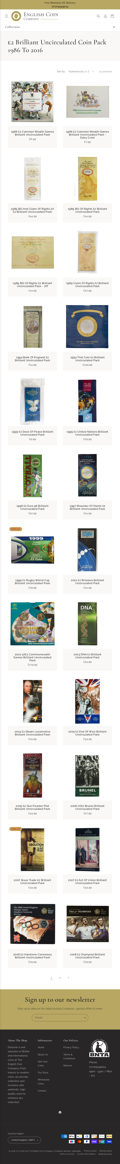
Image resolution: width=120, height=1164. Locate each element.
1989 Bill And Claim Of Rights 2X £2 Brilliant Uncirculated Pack (32, 210)
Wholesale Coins (44, 1081)
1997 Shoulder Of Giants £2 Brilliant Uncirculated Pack (87, 507)
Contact (42, 1090)
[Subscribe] (84, 1017)
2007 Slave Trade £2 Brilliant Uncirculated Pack (32, 882)
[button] (6, 16)
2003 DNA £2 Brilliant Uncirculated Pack (87, 656)
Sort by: (61, 71)
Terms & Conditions (69, 1056)
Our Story (43, 1072)
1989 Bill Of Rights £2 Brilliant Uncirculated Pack (87, 210)
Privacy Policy (71, 1047)
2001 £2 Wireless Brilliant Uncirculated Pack (87, 582)
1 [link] (51, 977)
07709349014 (60, 6)
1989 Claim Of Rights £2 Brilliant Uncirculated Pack (87, 285)
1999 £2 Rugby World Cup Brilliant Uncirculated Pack (32, 582)
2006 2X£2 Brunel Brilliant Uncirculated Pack (87, 807)
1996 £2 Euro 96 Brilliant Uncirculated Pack (33, 507)
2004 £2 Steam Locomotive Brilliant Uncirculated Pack (32, 733)
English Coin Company (42, 1151)
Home (41, 1047)
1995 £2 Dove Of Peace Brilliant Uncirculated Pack (32, 433)
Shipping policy (105, 1154)
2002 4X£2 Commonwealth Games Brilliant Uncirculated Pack (32, 657)
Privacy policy (90, 1151)
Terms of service (67, 1154)
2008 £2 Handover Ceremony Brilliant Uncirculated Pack (32, 956)
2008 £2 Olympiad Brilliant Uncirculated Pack (87, 956)
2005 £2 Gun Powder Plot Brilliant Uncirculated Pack (32, 807)
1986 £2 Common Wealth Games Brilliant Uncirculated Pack (32, 133)
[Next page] (68, 977)
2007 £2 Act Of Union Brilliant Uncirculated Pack (87, 882)
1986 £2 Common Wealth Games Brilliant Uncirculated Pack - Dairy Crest (87, 134)
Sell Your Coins (43, 1063)
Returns (67, 1065)
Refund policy (106, 1151)
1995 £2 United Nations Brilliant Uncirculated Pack (87, 433)
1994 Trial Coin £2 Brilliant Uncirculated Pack (87, 359)
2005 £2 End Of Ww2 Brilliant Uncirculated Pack (87, 733)
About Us (43, 1054)
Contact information (86, 1154)
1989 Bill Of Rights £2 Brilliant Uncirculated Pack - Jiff (32, 285)
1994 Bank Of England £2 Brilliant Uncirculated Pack (32, 359)
